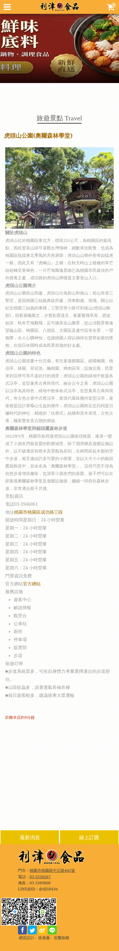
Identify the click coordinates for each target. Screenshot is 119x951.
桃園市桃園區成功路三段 (38, 512)
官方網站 (32, 584)
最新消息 (30, 837)
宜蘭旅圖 (61, 938)
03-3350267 (40, 876)
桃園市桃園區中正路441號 (52, 870)
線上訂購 (89, 837)
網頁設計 (26, 938)
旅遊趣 (44, 938)
